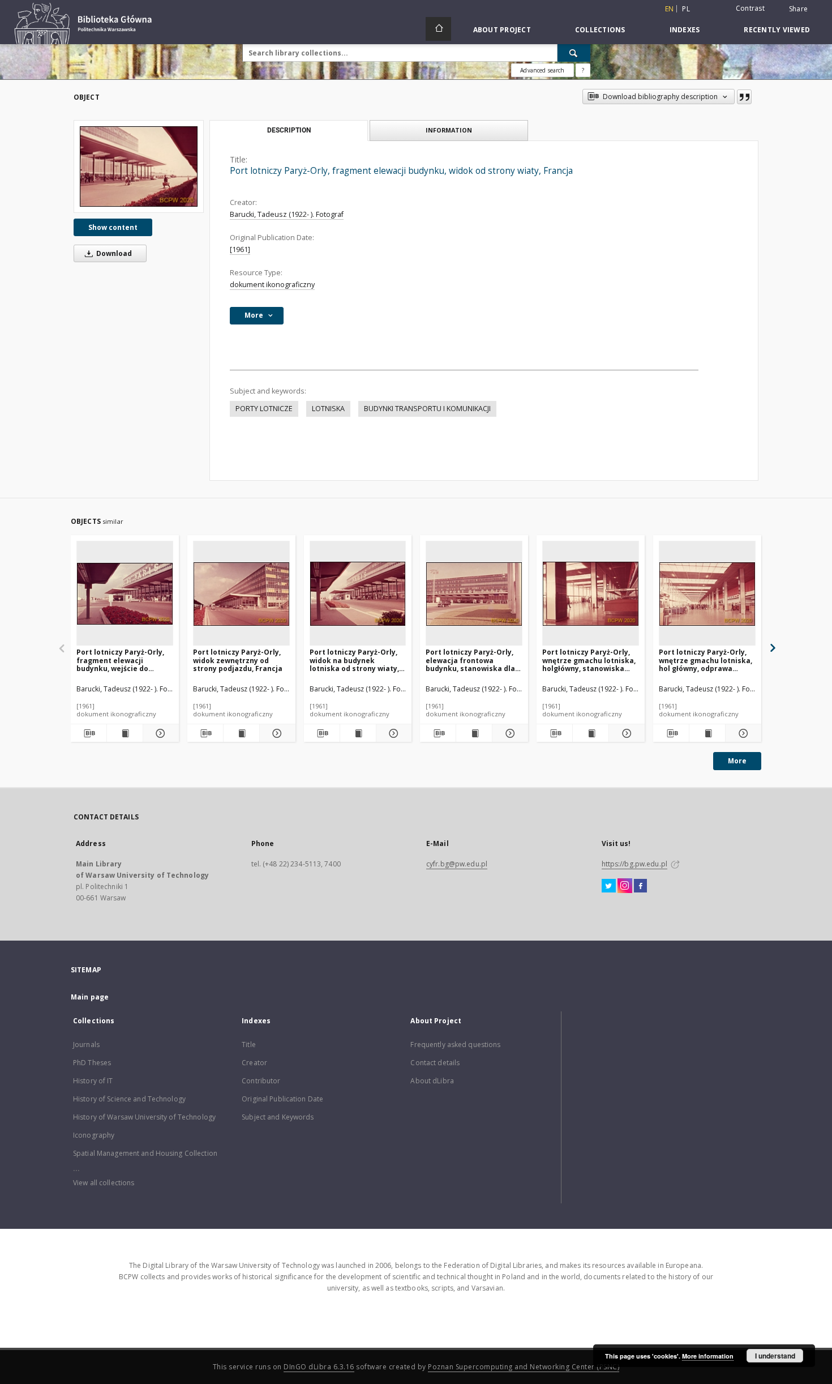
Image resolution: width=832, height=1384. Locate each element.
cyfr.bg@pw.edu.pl (456, 864)
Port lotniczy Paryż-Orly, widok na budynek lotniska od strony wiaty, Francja (354, 660)
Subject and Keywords (278, 1117)
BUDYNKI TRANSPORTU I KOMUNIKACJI (427, 408)
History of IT (93, 1081)
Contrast (750, 8)
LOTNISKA (328, 408)
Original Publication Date (282, 1099)
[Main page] (438, 29)
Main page (90, 997)
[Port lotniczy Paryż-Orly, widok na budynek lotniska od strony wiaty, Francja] (358, 593)
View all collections (103, 1182)
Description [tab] (289, 130)
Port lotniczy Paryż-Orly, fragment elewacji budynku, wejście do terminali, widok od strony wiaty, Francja (123, 660)
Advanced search (542, 70)
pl (686, 8)
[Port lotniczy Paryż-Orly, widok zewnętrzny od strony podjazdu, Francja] (241, 593)
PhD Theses (92, 1062)
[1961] (240, 249)
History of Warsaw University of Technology (144, 1117)
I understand (775, 1356)
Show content (113, 227)
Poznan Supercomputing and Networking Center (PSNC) (523, 1367)
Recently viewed (777, 30)
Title (249, 1044)
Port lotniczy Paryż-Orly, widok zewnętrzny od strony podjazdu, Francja (237, 660)
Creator (254, 1062)
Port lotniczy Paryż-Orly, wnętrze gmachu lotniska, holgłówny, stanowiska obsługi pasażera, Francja (589, 660)
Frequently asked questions (455, 1044)
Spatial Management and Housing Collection (145, 1153)
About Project (502, 30)
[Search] (573, 53)
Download (113, 253)
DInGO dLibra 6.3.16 (319, 1367)
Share (798, 9)
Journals (86, 1044)
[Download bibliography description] (88, 733)
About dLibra (431, 1081)
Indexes (685, 30)
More (737, 761)
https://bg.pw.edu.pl (634, 864)
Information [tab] (449, 130)
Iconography (93, 1135)
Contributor (261, 1081)
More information (708, 1356)
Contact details (435, 1062)
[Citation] (744, 96)
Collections (600, 30)
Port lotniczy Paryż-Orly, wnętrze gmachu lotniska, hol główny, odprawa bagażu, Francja (705, 660)
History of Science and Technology (129, 1099)
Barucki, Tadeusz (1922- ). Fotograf (287, 214)
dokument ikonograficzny (272, 284)
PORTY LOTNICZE (264, 408)
